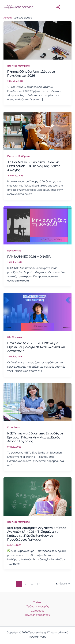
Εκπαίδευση (13, 427)
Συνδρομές (37, 610)
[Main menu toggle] (68, 6)
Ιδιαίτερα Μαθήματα (18, 65)
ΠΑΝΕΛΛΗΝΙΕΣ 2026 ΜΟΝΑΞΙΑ (29, 256)
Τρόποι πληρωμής (38, 606)
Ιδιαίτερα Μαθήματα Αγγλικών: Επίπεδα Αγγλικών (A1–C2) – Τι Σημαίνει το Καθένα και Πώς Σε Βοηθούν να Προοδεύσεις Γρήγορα (36, 533)
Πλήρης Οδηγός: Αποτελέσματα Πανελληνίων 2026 (31, 73)
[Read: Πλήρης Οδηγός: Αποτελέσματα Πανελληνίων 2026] (37, 40)
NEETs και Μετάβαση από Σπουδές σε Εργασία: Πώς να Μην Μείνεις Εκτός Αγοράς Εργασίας (35, 437)
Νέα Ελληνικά (14, 337)
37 (38, 583)
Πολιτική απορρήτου (37, 614)
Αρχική (7, 17)
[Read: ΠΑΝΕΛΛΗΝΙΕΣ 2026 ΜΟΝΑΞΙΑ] (37, 225)
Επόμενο (63, 583)
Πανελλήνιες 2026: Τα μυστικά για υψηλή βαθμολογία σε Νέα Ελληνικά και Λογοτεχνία (36, 347)
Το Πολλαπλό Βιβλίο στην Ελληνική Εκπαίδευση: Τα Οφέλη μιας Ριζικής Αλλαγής (33, 166)
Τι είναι (37, 602)
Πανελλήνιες (14, 250)
